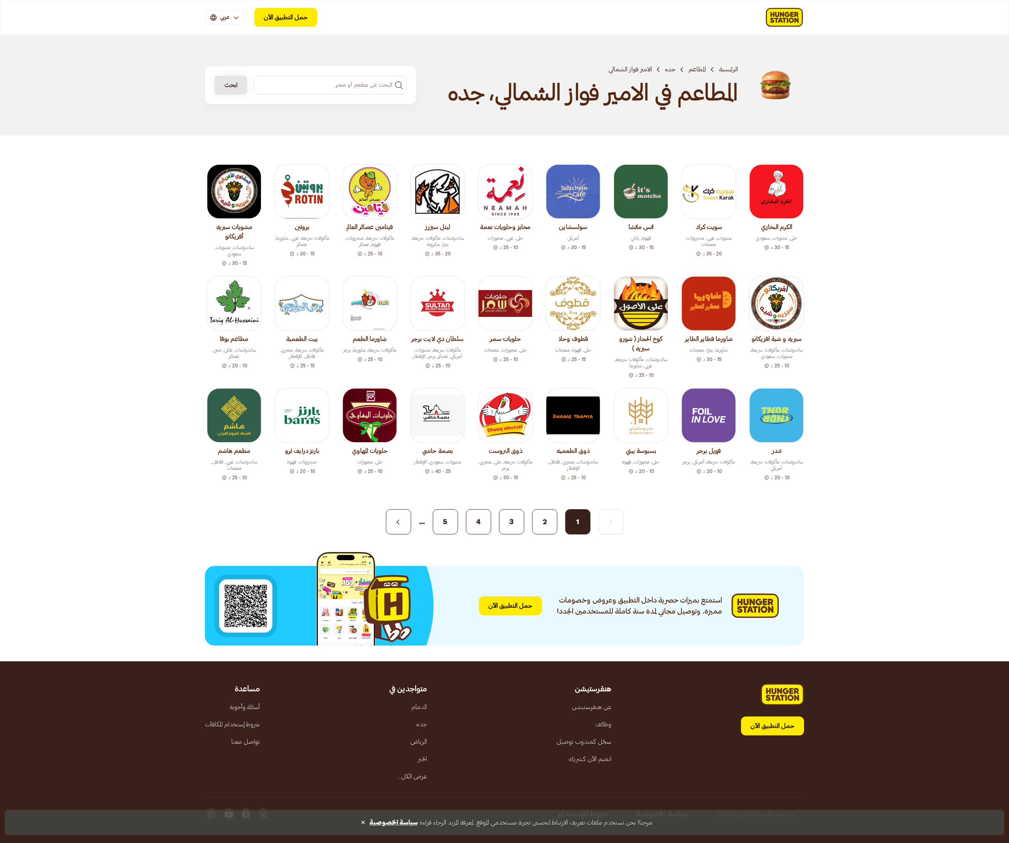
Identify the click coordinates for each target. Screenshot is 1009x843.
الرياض (418, 742)
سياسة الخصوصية (393, 822)
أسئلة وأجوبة (245, 707)
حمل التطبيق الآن (286, 17)
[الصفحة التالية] (398, 521)
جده (670, 69)
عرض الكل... (412, 776)
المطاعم (697, 69)
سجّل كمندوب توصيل (584, 742)
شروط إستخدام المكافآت (232, 724)
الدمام (419, 707)
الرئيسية (728, 69)
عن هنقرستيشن (591, 707)
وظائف (603, 724)
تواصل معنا (245, 742)
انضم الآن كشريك (589, 759)
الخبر (422, 759)
